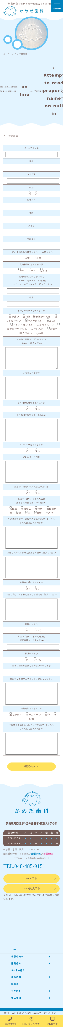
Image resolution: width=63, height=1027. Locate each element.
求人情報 (16, 998)
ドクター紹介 (18, 971)
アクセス (16, 991)
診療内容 (16, 977)
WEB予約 (32, 878)
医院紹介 (16, 964)
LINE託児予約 (31, 888)
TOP (14, 950)
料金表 (15, 984)
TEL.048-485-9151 (24, 866)
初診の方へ (17, 957)
